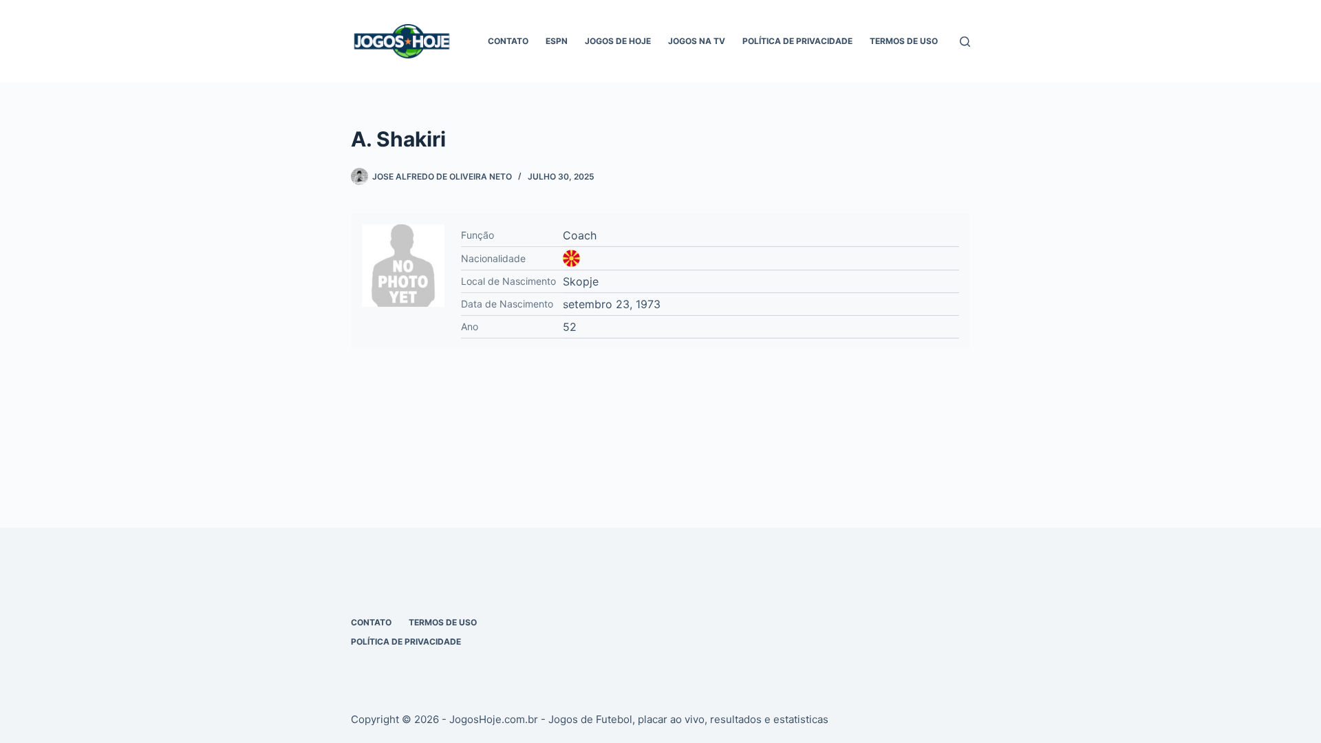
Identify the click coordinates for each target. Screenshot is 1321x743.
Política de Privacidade (797, 41)
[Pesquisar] (965, 41)
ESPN (557, 41)
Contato (508, 41)
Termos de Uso (904, 41)
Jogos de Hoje (618, 41)
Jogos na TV (696, 41)
